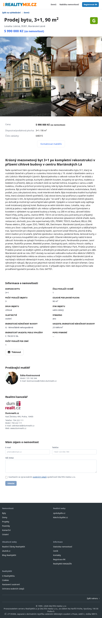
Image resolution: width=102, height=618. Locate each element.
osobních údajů (40, 477)
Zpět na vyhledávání (11, 12)
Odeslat (10, 483)
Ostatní (5, 534)
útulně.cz (6, 551)
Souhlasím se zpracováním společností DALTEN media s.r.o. (42, 477)
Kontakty (57, 555)
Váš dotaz (9, 458)
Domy (4, 517)
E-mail (8, 447)
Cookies (5, 580)
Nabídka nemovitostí (69, 4)
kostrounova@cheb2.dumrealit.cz (42, 381)
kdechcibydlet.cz (60, 517)
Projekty (5, 521)
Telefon (55, 447)
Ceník (55, 551)
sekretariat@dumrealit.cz (23, 425)
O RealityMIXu (8, 576)
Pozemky (6, 526)
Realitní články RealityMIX (13, 546)
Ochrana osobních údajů (13, 588)
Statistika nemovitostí (62, 546)
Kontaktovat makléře (51, 143)
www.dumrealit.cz (18, 428)
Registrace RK (59, 559)
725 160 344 (31, 378)
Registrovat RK (90, 4)
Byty (4, 513)
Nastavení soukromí (11, 584)
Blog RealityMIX (9, 555)
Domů (53, 4)
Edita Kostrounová (30, 375)
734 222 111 (18, 420)
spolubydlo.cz (59, 513)
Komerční (6, 530)
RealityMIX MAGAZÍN (62, 563)
